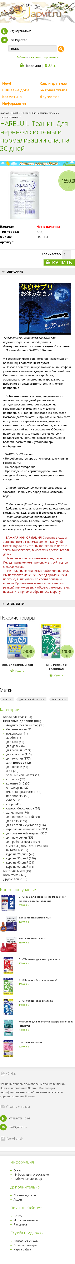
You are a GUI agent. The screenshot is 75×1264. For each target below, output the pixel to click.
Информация (14, 103)
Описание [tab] (15, 272)
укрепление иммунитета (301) (27, 829)
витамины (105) (17, 850)
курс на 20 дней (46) (20, 854)
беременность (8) (18, 729)
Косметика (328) (14, 875)
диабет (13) (14, 738)
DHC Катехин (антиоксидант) (38, 979)
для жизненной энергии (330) (26, 833)
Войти (21, 57)
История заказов (26, 1220)
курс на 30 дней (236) (21, 858)
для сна (7, 699)
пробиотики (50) (17, 796)
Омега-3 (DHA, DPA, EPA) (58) (27, 846)
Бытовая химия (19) (17, 871)
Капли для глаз (53, 83)
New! (6, 83)
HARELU (42, 237)
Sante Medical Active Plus (35, 917)
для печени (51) (17, 767)
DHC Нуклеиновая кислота (36, 1000)
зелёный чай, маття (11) (23, 775)
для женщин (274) (18, 750)
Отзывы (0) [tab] (16, 604)
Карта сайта (22, 1249)
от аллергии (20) (18, 787)
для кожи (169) (16, 821)
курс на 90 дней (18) (20, 867)
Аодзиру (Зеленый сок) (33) (25, 725)
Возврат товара (25, 1245)
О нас (17, 1170)
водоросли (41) (17, 733)
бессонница (59, 699)
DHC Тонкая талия (30, 1042)
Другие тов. (50, 96)
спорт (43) (13, 804)
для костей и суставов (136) (26, 825)
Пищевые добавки (19, 90)
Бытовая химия (53, 90)
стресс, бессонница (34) (23, 808)
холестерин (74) (17, 812)
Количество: (51, 254)
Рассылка (20, 1224)
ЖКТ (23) (12, 771)
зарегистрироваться (45, 57)
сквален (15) (15, 800)
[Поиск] (61, 49)
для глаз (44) (15, 742)
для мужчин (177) (18, 758)
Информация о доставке (31, 1174)
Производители (25, 1195)
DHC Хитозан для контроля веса (39, 959)
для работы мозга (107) (23, 842)
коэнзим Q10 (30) (18, 783)
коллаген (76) (15, 779)
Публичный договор (28, 1179)
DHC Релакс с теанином (56, 667)
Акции (18, 1199)
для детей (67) (16, 746)
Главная (4, 112)
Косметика (12, 96)
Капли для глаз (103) (17, 717)
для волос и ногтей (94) (23, 817)
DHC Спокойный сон (17, 665)
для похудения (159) (20, 837)
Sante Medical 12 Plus (32, 938)
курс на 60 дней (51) (20, 862)
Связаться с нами (26, 1241)
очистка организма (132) (23, 792)
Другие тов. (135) (15, 879)
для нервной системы (31, 699)
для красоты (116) (19, 754)
